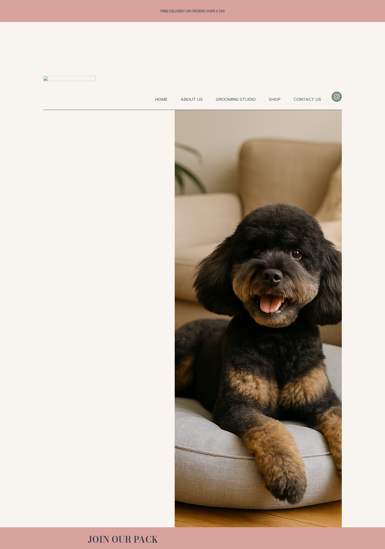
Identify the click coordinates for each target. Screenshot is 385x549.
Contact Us (307, 99)
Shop (274, 99)
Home (161, 99)
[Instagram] (337, 97)
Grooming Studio (236, 99)
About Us (192, 99)
